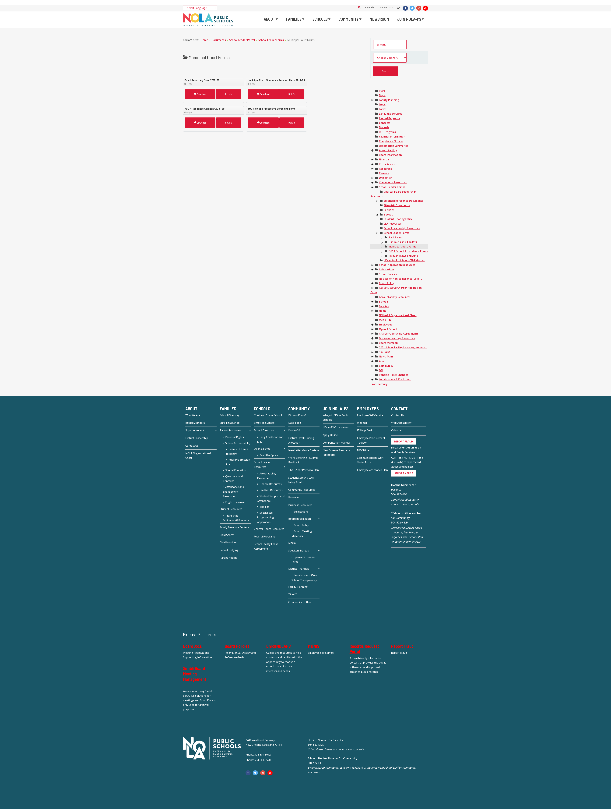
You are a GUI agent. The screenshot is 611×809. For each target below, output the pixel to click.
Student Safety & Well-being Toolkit (301, 480)
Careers (384, 173)
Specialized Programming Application (265, 517)
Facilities (389, 210)
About (383, 361)
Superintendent (194, 430)
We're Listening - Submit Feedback (303, 460)
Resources (385, 168)
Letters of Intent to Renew (237, 451)
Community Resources (393, 182)
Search (359, 7)
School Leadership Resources (402, 228)
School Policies (388, 274)
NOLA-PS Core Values (336, 427)
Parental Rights (234, 437)
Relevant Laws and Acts (403, 256)
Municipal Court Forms (402, 246)
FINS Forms (395, 237)
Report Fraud (402, 646)
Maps (382, 95)
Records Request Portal (364, 648)
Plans (382, 90)
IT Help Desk (364, 430)
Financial (384, 159)
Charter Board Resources (269, 529)
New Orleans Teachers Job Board (336, 453)
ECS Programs (387, 132)
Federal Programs (264, 536)
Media (292, 543)
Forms (382, 109)
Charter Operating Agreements (398, 333)
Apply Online (330, 435)
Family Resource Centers (234, 527)
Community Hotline (299, 602)
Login (397, 7)
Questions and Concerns (233, 479)
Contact (399, 408)
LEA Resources (393, 223)
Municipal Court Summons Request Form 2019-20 (276, 80)
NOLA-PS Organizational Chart (398, 315)
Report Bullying (229, 550)
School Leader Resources (262, 464)
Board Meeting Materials (301, 534)
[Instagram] (418, 8)
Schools (383, 301)
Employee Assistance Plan (372, 470)
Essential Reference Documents (403, 200)
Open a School (262, 448)
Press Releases (388, 164)
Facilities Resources (271, 490)
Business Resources (300, 505)
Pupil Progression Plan (238, 462)
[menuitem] (271, 19)
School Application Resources (397, 265)
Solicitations (386, 269)
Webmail (362, 422)
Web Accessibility (401, 422)
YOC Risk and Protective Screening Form (271, 108)
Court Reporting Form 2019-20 (201, 80)
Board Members (389, 343)
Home (382, 310)
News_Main (386, 356)
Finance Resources (271, 484)
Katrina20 (294, 430)
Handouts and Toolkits (403, 242)
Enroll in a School (230, 422)
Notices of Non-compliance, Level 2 (400, 278)
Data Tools (295, 422)
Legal (382, 104)
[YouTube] (425, 8)
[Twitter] (412, 8)
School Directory (229, 415)
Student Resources (231, 509)
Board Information (390, 155)
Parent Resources (230, 430)
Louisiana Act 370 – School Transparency (304, 578)
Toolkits (264, 507)
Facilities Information (392, 136)
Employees (385, 324)
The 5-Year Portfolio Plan (303, 470)
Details (228, 93)
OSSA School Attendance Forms (408, 251)
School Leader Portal (392, 187)
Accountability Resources (395, 297)
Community (386, 365)
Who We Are (192, 415)
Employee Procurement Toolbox (371, 440)
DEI (381, 370)
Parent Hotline (228, 557)
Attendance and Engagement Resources (233, 491)
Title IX (292, 594)
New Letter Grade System (303, 450)
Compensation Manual (336, 442)
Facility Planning (389, 100)
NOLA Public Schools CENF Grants (404, 260)
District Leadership (196, 438)
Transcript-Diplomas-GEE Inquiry (236, 518)
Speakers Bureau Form (303, 559)
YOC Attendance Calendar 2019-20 (204, 108)
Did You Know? (297, 415)
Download (201, 93)
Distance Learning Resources (397, 338)
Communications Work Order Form (370, 460)
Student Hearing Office (398, 219)
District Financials (298, 568)
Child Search (227, 535)
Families (384, 306)
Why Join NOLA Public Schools (336, 417)
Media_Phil (385, 320)
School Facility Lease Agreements (266, 546)
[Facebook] (405, 8)
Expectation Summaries (393, 146)
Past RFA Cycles (269, 455)
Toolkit (388, 214)
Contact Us (385, 7)
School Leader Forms (396, 233)
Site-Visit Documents (397, 205)
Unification (385, 178)
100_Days (384, 352)
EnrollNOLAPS (278, 646)
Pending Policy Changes (393, 375)
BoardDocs (192, 646)
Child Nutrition (228, 542)
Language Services (390, 113)
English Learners (235, 502)
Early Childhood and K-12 (270, 439)
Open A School (388, 329)
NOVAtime (363, 450)
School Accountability (238, 443)
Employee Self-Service (370, 415)
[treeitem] (382, 90)
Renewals (294, 497)
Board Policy (386, 283)
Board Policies (237, 646)
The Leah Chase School (268, 415)
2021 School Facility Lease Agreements (403, 347)
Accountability (388, 150)
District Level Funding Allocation (301, 440)
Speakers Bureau (298, 550)
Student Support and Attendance (270, 498)
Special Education (235, 470)
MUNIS (313, 646)
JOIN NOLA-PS (335, 408)
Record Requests (389, 118)
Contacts (384, 123)
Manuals (384, 127)
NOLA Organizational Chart (198, 456)
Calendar (370, 7)
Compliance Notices (391, 141)
